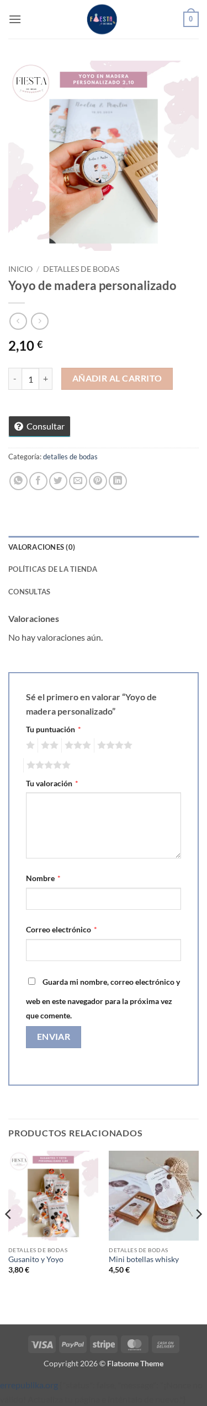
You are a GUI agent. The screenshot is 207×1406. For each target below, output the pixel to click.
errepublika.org (29, 1385)
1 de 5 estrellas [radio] (29, 745)
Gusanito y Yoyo (35, 1259)
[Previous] (8, 1236)
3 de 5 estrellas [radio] (76, 745)
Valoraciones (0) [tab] (41, 547)
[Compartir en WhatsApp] (18, 481)
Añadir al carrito (117, 378)
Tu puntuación (53, 729)
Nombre (43, 878)
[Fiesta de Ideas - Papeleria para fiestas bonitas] (104, 19)
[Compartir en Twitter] (58, 481)
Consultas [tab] (29, 591)
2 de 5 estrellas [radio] (48, 745)
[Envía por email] (78, 481)
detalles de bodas (81, 269)
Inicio (20, 269)
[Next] (198, 1236)
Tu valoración (52, 783)
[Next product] (17, 321)
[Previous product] (39, 321)
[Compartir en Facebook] (38, 481)
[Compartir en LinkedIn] (118, 481)
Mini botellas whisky (144, 1259)
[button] (15, 19)
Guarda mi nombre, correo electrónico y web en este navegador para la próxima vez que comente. (103, 998)
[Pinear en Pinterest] (98, 481)
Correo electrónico (61, 929)
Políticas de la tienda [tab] (53, 569)
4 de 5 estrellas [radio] (113, 745)
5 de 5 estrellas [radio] (47, 765)
